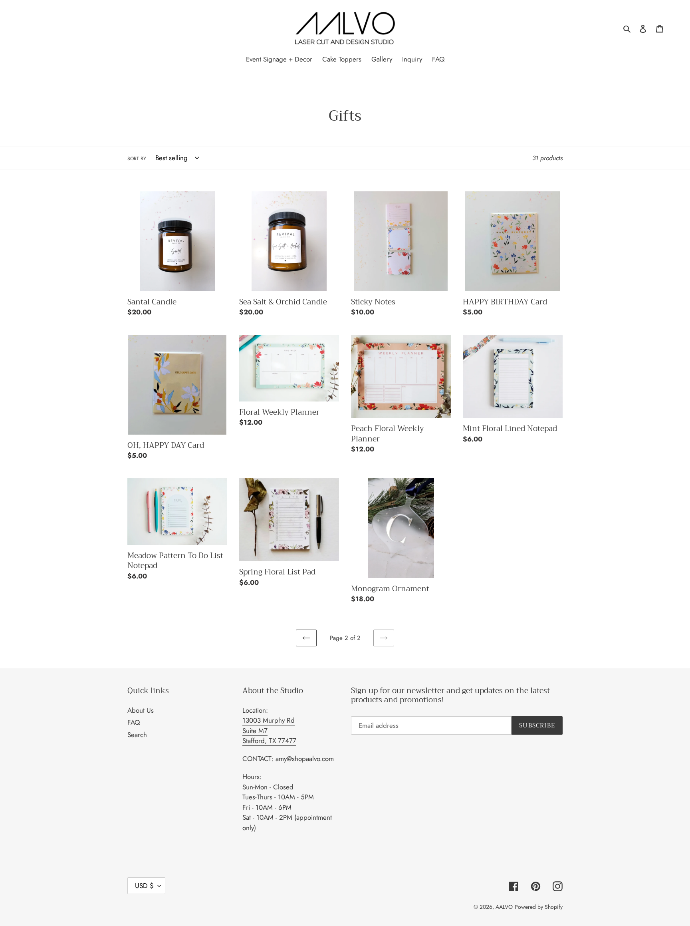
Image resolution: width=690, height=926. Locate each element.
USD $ (144, 885)
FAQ (133, 722)
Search (137, 734)
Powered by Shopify (539, 907)
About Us (140, 710)
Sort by (136, 158)
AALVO (504, 907)
